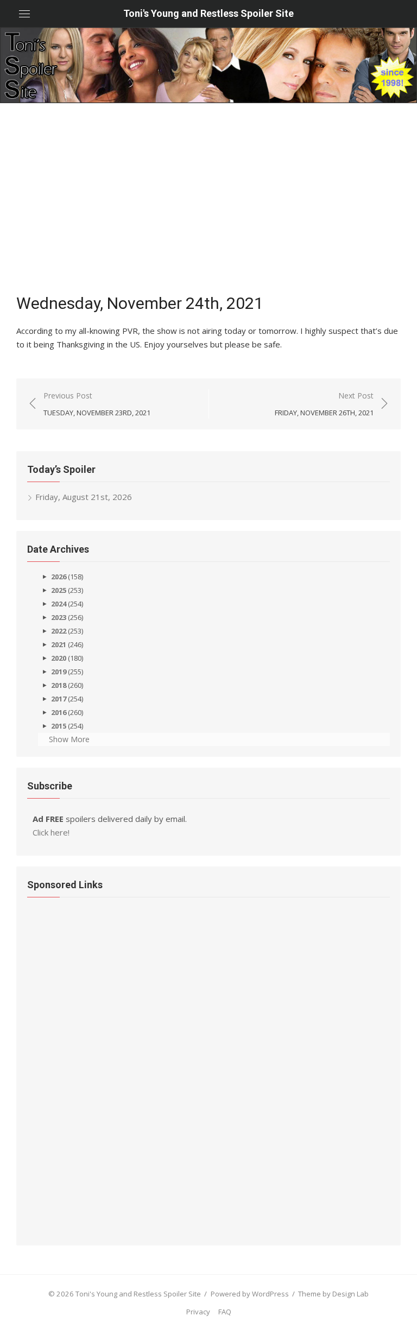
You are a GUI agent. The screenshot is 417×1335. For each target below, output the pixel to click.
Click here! (51, 832)
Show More (69, 739)
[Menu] (24, 13)
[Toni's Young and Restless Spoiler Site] (208, 65)
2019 (58, 671)
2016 (58, 712)
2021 (58, 644)
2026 (58, 576)
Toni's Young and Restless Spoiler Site (208, 13)
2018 (58, 685)
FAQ (224, 1312)
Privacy (198, 1312)
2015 (58, 726)
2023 (58, 617)
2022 (58, 631)
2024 (58, 604)
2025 (58, 590)
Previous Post (96, 403)
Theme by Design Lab (333, 1294)
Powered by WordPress (250, 1294)
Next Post (324, 403)
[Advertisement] (208, 201)
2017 (58, 699)
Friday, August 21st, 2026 (83, 496)
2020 (58, 658)
